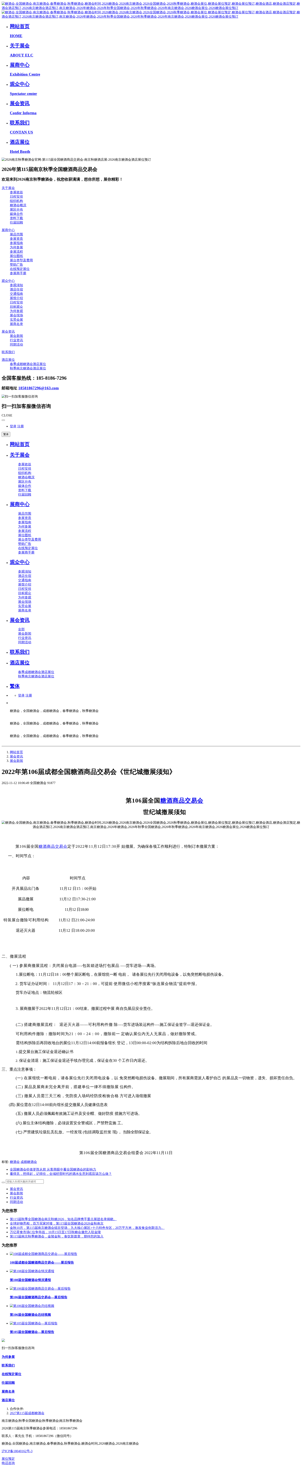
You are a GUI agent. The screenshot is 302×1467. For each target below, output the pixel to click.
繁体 (6, 434)
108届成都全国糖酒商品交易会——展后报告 (42, 1262)
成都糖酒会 (29, 1162)
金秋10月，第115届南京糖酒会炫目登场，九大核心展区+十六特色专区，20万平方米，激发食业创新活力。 (87, 1227)
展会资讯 (16, 756)
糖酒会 (15, 1162)
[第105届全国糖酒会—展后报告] (34, 1323)
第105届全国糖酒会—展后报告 (32, 1332)
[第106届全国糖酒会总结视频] (32, 1306)
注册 (20, 426)
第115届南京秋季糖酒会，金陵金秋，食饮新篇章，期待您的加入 (57, 1236)
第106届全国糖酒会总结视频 (30, 1314)
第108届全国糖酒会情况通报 (30, 1280)
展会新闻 (16, 760)
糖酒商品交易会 (181, 800)
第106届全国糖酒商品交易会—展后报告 (38, 1297)
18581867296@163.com (38, 388)
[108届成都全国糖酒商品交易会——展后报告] (43, 1254)
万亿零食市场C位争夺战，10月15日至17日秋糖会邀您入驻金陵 (55, 1232)
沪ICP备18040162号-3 (17, 1451)
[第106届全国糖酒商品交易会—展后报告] (40, 1288)
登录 (13, 426)
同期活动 (16, 1202)
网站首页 (20, 444)
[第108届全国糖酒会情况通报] (32, 1271)
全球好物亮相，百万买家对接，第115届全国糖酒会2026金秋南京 (57, 1223)
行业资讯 (16, 1197)
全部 (21, 629)
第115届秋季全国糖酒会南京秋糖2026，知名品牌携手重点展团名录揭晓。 (63, 1219)
